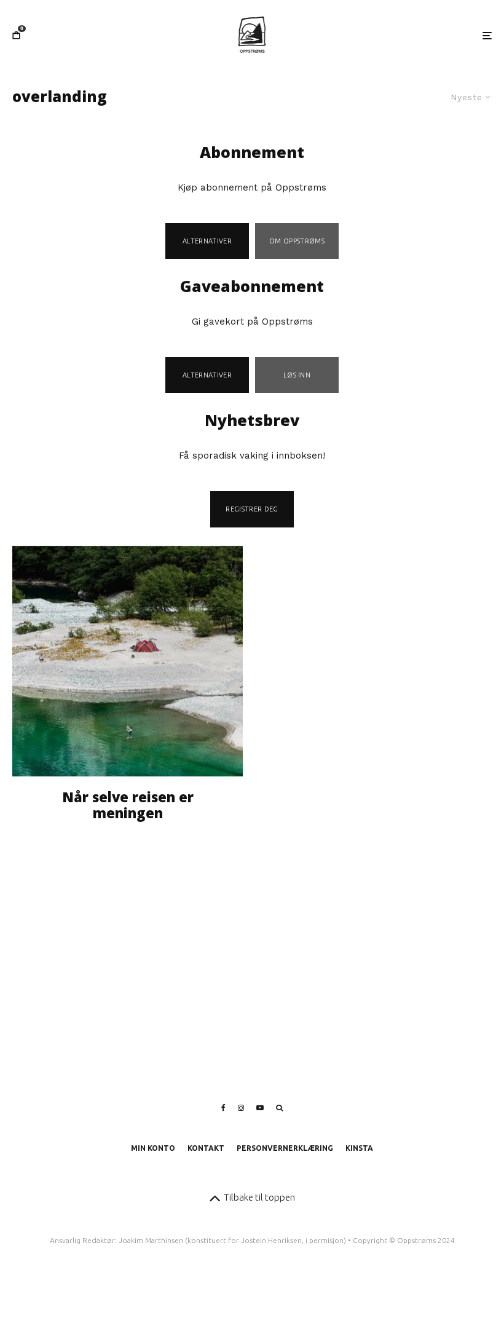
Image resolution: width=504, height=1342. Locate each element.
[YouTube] (260, 1108)
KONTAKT (205, 1148)
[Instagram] (241, 1108)
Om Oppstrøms (297, 241)
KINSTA (359, 1148)
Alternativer (207, 241)
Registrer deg (252, 509)
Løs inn (296, 375)
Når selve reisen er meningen (128, 805)
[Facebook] (223, 1108)
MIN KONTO (153, 1148)
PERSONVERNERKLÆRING (285, 1148)
